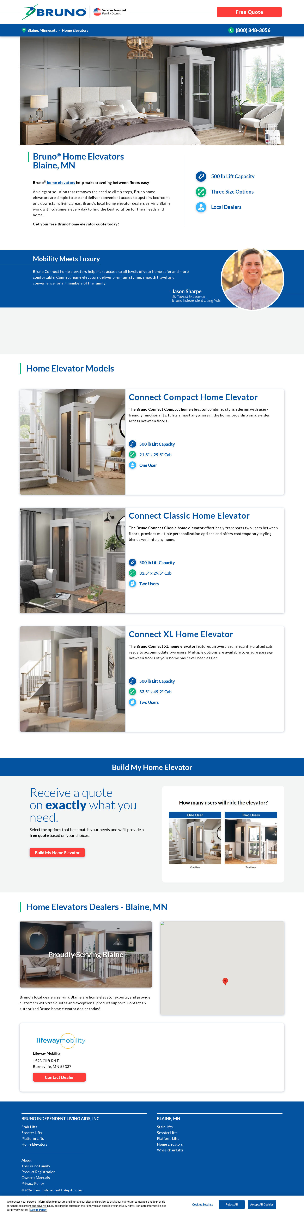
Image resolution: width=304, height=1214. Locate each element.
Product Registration (38, 1171)
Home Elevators (34, 1144)
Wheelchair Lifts (170, 1150)
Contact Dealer (59, 1077)
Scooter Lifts (32, 1132)
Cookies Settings (202, 1204)
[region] (152, 1205)
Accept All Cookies (261, 1204)
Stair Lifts (29, 1126)
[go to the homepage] (54, 12)
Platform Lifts (33, 1138)
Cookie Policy (38, 1209)
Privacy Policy (33, 1183)
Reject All (232, 1204)
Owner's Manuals (36, 1177)
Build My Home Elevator (57, 852)
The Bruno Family (36, 1166)
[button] (225, 982)
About (27, 1160)
